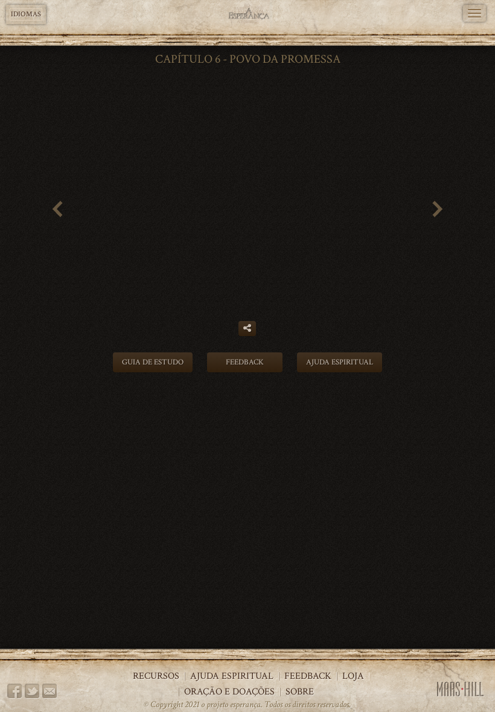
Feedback (245, 362)
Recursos (156, 676)
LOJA (353, 676)
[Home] (247, 13)
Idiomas (26, 14)
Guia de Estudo (153, 362)
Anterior (52, 211)
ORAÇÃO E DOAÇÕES (229, 692)
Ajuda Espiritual (339, 362)
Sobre (300, 692)
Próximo (442, 211)
